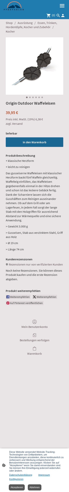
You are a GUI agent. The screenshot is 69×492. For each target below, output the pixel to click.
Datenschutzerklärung (20, 475)
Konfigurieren (16, 479)
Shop (9, 23)
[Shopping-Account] (63, 15)
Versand (17, 123)
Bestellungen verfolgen (34, 340)
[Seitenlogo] (14, 5)
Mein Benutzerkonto (34, 327)
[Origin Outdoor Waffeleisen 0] (34, 66)
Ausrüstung (25, 23)
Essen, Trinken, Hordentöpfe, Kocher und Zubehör (31, 25)
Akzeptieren (17, 487)
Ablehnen (35, 487)
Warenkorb (34, 353)
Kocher (10, 31)
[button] (58, 15)
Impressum (44, 475)
